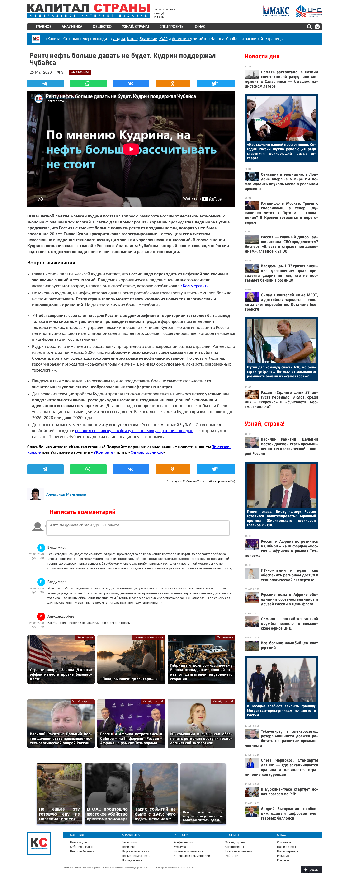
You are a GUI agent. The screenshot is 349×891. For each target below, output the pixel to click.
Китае (132, 39)
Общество (102, 27)
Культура (180, 847)
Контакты (283, 860)
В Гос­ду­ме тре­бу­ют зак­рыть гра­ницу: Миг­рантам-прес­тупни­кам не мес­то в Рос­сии (281, 710)
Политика (129, 847)
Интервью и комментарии (192, 856)
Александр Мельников (66, 495)
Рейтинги (231, 856)
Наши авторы (286, 847)
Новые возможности (136, 856)
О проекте (284, 842)
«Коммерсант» (194, 286)
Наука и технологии (136, 851)
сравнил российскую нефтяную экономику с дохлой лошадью (134, 431)
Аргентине (181, 39)
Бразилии (148, 39)
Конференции (183, 842)
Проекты (232, 835)
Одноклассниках (147, 452)
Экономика (85, 637)
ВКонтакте (103, 452)
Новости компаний (238, 851)
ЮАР (163, 39)
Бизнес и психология (148, 637)
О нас (200, 27)
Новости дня (262, 56)
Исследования (132, 860)
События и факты (82, 847)
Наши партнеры (288, 851)
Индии (119, 39)
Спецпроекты (172, 27)
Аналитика (72, 27)
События (77, 835)
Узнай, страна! (135, 27)
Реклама (283, 856)
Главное (43, 27)
